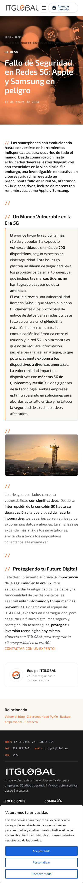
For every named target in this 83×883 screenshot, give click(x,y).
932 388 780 (21, 748)
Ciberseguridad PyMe (42, 716)
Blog (18, 36)
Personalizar (41, 862)
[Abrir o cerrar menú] (44, 8)
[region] (41, 844)
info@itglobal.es (56, 748)
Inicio (8, 36)
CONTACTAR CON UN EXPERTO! (30, 648)
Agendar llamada (63, 7)
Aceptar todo (41, 851)
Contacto (31, 722)
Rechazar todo (42, 874)
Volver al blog (15, 716)
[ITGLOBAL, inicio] (22, 8)
